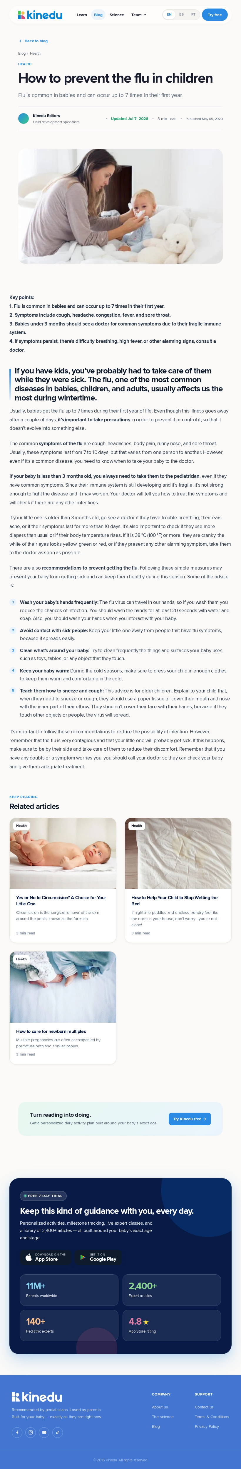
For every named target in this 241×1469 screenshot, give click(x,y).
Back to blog (36, 41)
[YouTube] (44, 1432)
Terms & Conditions (212, 1417)
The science (163, 1417)
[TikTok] (57, 1432)
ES (181, 14)
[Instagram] (30, 1432)
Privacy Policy (207, 1426)
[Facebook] (17, 1432)
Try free (215, 15)
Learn (82, 15)
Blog (98, 15)
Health (35, 53)
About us (160, 1407)
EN (169, 14)
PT (193, 14)
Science (117, 15)
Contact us (204, 1407)
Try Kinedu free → (189, 1119)
